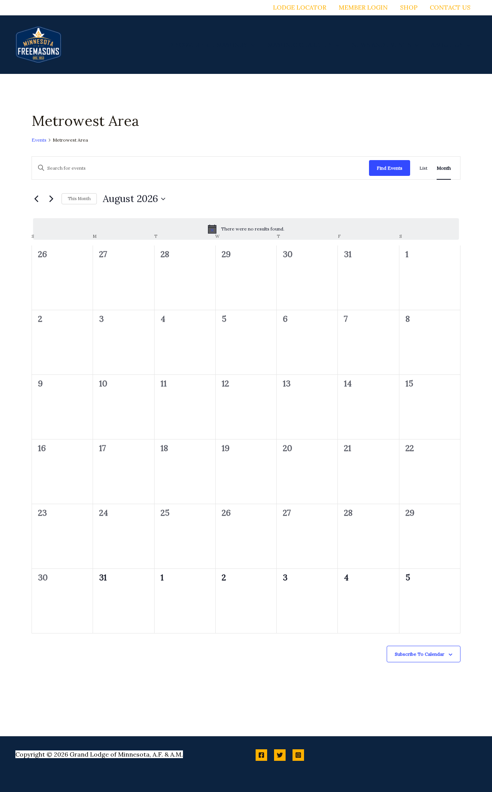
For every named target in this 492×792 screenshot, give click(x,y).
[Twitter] (280, 755)
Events (39, 140)
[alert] (246, 229)
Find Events (389, 168)
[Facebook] (261, 755)
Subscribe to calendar (419, 654)
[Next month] (51, 199)
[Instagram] (298, 755)
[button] (251, 44)
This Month (79, 198)
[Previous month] (36, 199)
